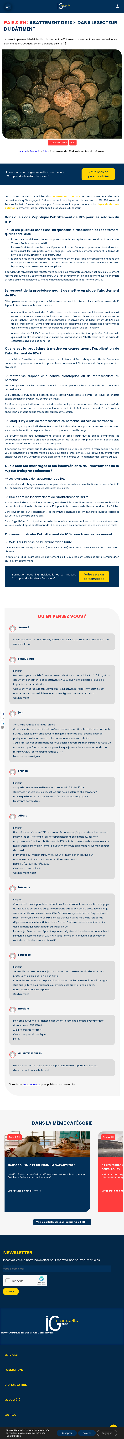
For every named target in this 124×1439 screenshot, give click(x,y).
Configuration (13, 1435)
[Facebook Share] (2, 712)
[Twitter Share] (2, 717)
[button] (2, 727)
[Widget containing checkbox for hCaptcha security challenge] (25, 1280)
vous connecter (32, 1084)
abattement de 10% (66, 196)
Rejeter (87, 1433)
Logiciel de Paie (58, 142)
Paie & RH (35, 151)
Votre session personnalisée (98, 174)
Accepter (67, 1433)
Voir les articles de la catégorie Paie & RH (60, 1222)
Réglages (107, 1433)
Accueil (23, 151)
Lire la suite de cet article (23, 1190)
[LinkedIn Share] (2, 722)
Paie (72, 142)
